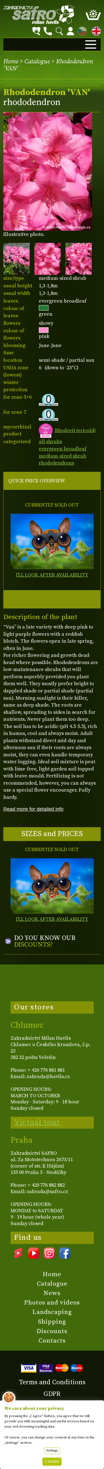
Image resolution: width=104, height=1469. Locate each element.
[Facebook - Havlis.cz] (65, 1257)
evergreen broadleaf (63, 449)
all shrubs (50, 441)
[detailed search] (36, 31)
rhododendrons (56, 463)
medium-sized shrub (62, 456)
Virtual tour (37, 1122)
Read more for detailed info (33, 809)
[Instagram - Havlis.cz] (49, 1257)
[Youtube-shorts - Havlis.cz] (18, 1257)
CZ (81, 30)
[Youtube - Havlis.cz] (34, 1257)
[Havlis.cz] (39, 14)
